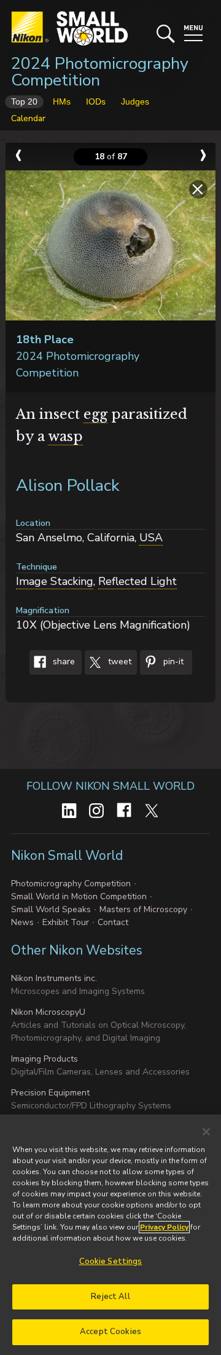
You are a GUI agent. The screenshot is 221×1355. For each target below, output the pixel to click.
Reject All (110, 1296)
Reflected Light (137, 581)
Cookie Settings (110, 1261)
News (22, 922)
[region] (110, 1235)
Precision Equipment (50, 1093)
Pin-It (172, 662)
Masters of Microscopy (143, 909)
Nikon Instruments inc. (54, 978)
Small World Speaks (51, 909)
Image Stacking (54, 581)
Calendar (28, 118)
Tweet (118, 662)
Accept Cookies (110, 1331)
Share (62, 662)
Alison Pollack (68, 485)
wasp (65, 436)
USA (151, 537)
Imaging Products (44, 1059)
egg (95, 414)
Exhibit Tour (65, 922)
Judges (135, 101)
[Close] (206, 1131)
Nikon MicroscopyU (48, 1012)
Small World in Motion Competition (79, 896)
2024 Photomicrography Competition (99, 72)
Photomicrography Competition (71, 883)
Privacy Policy (164, 1227)
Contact (113, 922)
